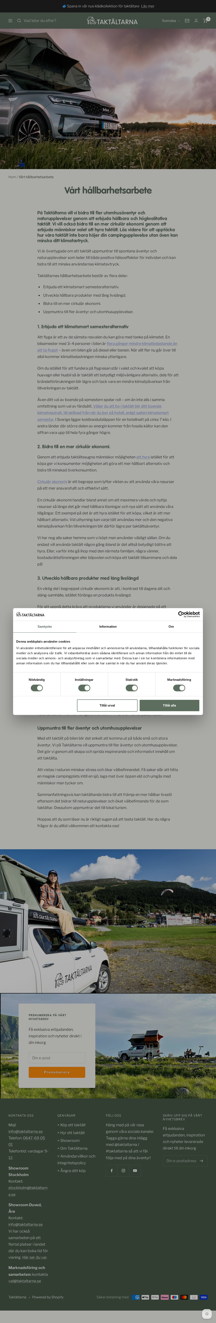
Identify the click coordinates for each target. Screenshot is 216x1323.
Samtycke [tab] (45, 626)
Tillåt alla (169, 705)
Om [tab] (171, 626)
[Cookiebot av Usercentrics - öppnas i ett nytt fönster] (181, 614)
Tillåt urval (107, 705)
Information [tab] (108, 626)
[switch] (84, 688)
